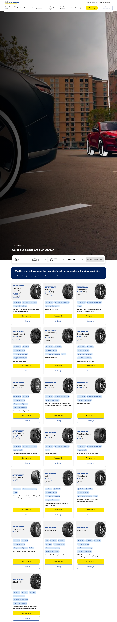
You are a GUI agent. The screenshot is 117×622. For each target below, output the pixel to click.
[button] (28, 259)
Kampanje (78, 8)
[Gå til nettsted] (11, 2)
